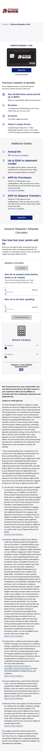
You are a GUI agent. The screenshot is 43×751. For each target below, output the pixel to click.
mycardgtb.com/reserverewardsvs (16, 666)
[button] (21, 74)
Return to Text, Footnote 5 (13, 726)
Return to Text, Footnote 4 (13, 698)
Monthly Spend (9, 292)
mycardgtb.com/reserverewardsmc (17, 668)
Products (5, 24)
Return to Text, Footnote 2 (13, 636)
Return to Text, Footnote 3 (13, 676)
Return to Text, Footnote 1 (13, 534)
